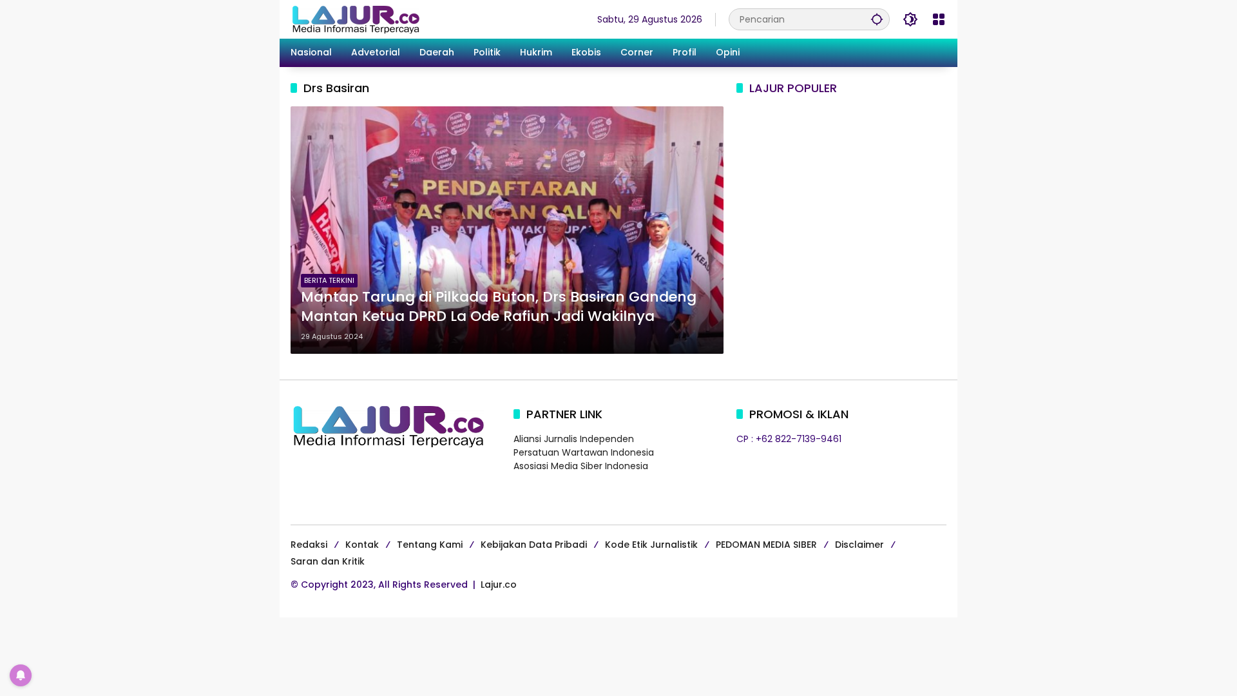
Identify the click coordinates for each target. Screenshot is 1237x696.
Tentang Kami (430, 544)
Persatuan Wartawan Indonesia (583, 452)
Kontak (362, 544)
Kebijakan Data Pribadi (534, 544)
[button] (877, 19)
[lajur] (355, 18)
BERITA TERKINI (329, 280)
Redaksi (309, 544)
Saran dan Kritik (328, 561)
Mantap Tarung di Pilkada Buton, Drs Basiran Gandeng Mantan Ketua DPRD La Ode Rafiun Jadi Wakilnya (498, 307)
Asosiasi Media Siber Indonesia (580, 465)
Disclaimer (859, 544)
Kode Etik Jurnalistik (651, 544)
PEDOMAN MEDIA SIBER (766, 544)
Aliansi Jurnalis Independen (573, 438)
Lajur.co (499, 584)
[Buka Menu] (938, 19)
